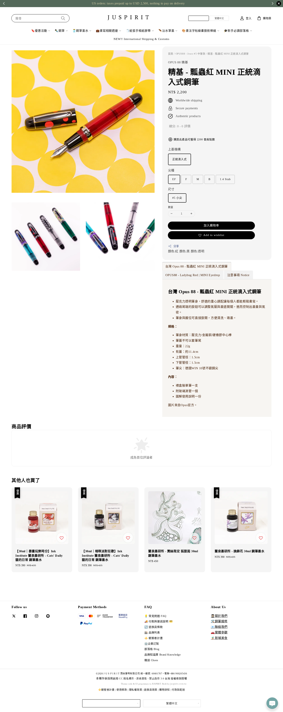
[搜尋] (63, 18)
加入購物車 (211, 225)
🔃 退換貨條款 (153, 627)
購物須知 (164, 689)
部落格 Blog (151, 649)
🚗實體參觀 (219, 632)
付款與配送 (178, 689)
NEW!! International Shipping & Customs (141, 39)
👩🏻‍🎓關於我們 (219, 616)
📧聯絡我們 (219, 626)
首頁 (170, 53)
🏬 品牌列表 (152, 632)
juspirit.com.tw (178, 683)
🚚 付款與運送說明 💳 (158, 621)
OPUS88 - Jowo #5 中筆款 (190, 53)
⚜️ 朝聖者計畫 (153, 638)
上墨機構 (174, 149)
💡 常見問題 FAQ (155, 616)
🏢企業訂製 (151, 643)
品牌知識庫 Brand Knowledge (162, 654)
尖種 (171, 170)
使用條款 (121, 689)
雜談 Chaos (151, 660)
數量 (170, 207)
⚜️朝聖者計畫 (106, 689)
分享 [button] (176, 246)
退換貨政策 (150, 689)
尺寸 (171, 189)
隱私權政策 (135, 689)
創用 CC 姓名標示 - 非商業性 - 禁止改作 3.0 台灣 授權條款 (147, 678)
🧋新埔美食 (219, 638)
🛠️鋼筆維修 (219, 621)
